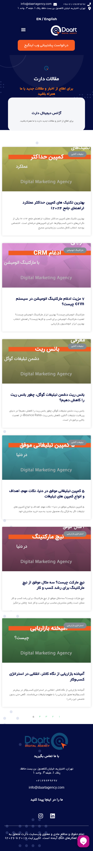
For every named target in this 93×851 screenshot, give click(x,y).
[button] (23, 29)
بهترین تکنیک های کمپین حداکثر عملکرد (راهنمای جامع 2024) (53, 205)
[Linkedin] (52, 815)
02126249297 (46, 780)
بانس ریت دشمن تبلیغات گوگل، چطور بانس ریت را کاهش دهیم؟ (47, 397)
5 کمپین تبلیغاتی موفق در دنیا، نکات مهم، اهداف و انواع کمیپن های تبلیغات (46, 493)
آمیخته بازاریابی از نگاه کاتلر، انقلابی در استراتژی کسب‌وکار (46, 676)
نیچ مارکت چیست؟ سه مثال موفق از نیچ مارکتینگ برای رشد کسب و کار (53, 585)
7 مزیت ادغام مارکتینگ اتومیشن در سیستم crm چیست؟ (50, 301)
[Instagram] (40, 815)
